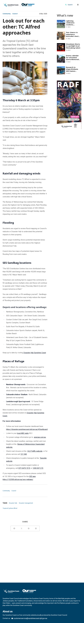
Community (7, 14)
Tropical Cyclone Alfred (10, 508)
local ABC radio (23, 433)
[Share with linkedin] (35, 528)
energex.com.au (40, 437)
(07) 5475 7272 (24, 468)
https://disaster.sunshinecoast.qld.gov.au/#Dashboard (27, 429)
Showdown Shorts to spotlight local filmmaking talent (68, 44)
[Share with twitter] (21, 528)
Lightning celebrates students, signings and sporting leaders (68, 21)
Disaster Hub (13, 503)
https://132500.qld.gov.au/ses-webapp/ (18, 479)
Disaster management (26, 503)
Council (15, 14)
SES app (32, 476)
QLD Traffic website (34, 451)
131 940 (23, 454)
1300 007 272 (38, 468)
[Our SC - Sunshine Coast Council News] (19, 5)
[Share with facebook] (14, 528)
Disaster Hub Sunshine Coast (35, 353)
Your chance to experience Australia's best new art (67, 33)
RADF (59, 82)
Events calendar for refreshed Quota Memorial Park (68, 56)
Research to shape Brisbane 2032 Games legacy (67, 68)
